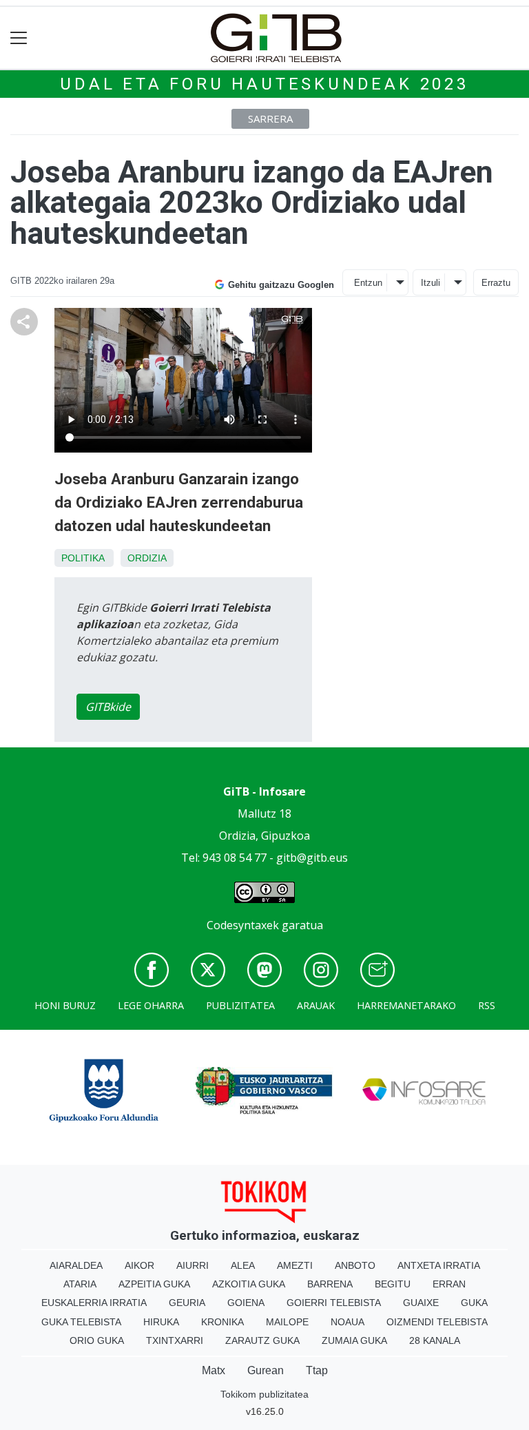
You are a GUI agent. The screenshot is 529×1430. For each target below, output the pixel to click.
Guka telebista (81, 1321)
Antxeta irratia (438, 1265)
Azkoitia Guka (248, 1283)
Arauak (316, 1005)
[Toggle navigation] (19, 38)
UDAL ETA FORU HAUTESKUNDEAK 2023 (264, 84)
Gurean (265, 1370)
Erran (449, 1283)
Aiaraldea (76, 1265)
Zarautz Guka (262, 1340)
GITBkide (108, 706)
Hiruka (161, 1321)
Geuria (187, 1302)
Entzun (368, 283)
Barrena (330, 1283)
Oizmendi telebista (437, 1321)
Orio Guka (97, 1340)
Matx (213, 1370)
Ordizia (147, 557)
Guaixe (421, 1302)
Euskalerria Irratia (94, 1302)
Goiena (245, 1302)
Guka (474, 1302)
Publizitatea (240, 1005)
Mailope (287, 1321)
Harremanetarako (406, 1005)
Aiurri (192, 1265)
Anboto (355, 1265)
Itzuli (430, 283)
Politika (82, 557)
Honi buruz (65, 1005)
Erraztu (495, 283)
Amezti (295, 1265)
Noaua (347, 1321)
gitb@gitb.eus (312, 857)
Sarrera (270, 118)
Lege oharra (151, 1005)
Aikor (139, 1265)
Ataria (79, 1283)
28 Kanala (434, 1340)
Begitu (393, 1283)
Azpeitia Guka (154, 1283)
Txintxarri (174, 1340)
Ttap (317, 1370)
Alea (243, 1265)
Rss (486, 1005)
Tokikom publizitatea (264, 1394)
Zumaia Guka (354, 1340)
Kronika (222, 1321)
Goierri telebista (334, 1302)
